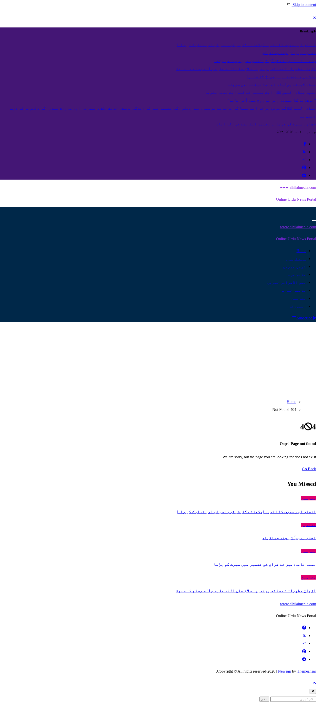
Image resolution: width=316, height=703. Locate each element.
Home (301, 251)
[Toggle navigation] (314, 220)
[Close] (314, 18)
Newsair (284, 671)
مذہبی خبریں (293, 290)
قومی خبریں (294, 266)
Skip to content (304, 4)
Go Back (309, 469)
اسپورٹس (297, 306)
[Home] (314, 211)
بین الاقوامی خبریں (286, 282)
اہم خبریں (295, 259)
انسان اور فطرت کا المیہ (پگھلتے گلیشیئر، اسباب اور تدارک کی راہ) (246, 512)
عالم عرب (297, 274)
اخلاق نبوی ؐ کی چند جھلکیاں (289, 538)
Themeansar (306, 671)
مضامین (298, 298)
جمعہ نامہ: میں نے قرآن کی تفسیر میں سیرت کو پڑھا (265, 564)
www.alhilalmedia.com (298, 187)
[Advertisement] (158, 359)
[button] (294, 318)
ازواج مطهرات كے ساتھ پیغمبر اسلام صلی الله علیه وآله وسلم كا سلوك (246, 590)
